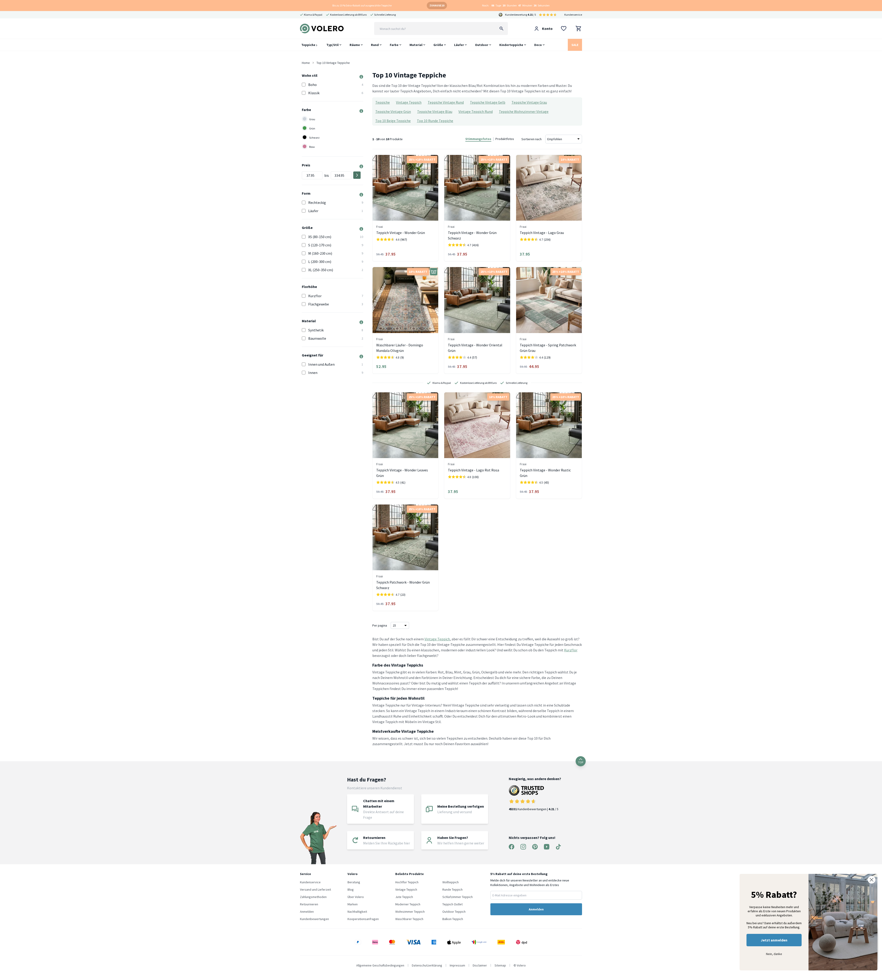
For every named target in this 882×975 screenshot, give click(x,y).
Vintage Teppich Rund (475, 111)
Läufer (459, 45)
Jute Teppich (404, 897)
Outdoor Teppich (454, 911)
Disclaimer (480, 965)
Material (416, 45)
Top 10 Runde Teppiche (435, 120)
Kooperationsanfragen (363, 919)
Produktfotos (504, 139)
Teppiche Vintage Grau (529, 102)
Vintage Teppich (408, 102)
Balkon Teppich (452, 919)
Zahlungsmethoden (313, 897)
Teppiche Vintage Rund (446, 102)
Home (306, 63)
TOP (580, 762)
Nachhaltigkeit (357, 911)
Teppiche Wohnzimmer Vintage (523, 111)
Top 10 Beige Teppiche (393, 120)
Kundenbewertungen (314, 919)
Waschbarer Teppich (409, 919)
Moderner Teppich (407, 904)
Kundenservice (573, 14)
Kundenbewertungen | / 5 (533, 809)
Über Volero (356, 897)
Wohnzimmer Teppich (410, 911)
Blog (351, 889)
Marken (353, 904)
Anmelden (307, 911)
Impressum (457, 965)
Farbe (394, 45)
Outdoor (481, 45)
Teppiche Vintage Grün (393, 111)
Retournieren (309, 904)
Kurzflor (570, 650)
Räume (355, 45)
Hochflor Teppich (406, 882)
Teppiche (308, 45)
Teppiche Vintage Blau (434, 111)
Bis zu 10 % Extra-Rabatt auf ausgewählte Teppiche (362, 5)
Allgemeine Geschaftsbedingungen (380, 965)
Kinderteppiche (511, 45)
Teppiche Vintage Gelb (487, 102)
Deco (538, 45)
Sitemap (500, 965)
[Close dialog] (872, 880)
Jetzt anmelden (774, 940)
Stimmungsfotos (478, 139)
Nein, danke (774, 954)
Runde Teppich (452, 889)
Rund (375, 45)
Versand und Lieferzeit (315, 889)
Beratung (354, 882)
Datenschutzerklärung (427, 965)
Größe (438, 45)
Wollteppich (450, 882)
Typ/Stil (332, 45)
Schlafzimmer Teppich (457, 897)
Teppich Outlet (452, 904)
